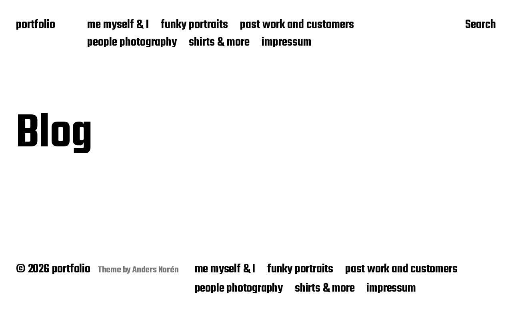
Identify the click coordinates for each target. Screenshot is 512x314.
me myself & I (118, 25)
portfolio (35, 25)
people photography (132, 43)
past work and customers (297, 25)
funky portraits (194, 25)
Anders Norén (155, 270)
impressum (287, 43)
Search (480, 25)
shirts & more (219, 43)
